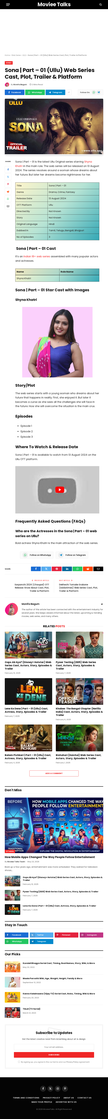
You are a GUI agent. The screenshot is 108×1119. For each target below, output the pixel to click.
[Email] (8, 206)
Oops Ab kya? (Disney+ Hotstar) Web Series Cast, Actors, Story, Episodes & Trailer (28, 665)
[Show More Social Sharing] (69, 92)
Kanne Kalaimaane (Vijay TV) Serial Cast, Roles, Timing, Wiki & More (59, 993)
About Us (69, 1097)
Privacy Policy (72, 1062)
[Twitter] (8, 177)
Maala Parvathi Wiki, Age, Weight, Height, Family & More (52, 978)
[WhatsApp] (8, 199)
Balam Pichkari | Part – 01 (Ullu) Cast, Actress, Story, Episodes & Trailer (28, 757)
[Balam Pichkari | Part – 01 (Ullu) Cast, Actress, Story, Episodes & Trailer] (28, 738)
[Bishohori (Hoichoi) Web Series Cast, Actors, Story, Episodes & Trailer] (79, 738)
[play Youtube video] (59, 489)
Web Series (16, 55)
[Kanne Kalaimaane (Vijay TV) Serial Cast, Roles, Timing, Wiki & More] (12, 997)
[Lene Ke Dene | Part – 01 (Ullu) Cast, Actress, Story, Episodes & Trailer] (28, 691)
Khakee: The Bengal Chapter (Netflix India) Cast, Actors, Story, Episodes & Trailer (79, 712)
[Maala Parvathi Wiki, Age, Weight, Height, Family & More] (12, 982)
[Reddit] (8, 191)
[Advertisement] (54, 31)
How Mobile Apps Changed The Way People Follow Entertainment (50, 857)
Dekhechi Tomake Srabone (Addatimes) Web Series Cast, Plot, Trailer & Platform (78, 587)
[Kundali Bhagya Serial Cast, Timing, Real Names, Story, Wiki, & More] (12, 967)
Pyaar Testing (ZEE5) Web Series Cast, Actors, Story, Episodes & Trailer (76, 665)
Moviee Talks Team (16, 861)
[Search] (100, 4)
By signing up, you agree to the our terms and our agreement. (55, 1062)
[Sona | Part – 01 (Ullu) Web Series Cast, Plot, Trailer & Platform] (54, 153)
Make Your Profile (42, 1102)
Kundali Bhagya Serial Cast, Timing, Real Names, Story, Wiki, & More (59, 963)
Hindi (9, 62)
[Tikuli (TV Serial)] (12, 1012)
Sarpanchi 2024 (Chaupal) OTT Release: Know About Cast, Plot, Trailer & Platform (32, 587)
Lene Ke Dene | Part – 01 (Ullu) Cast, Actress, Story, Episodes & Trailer (26, 710)
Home (7, 55)
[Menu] (8, 4)
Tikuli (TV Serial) (31, 1008)
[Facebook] (8, 169)
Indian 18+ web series (36, 256)
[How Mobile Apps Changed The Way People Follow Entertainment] (54, 825)
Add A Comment (54, 773)
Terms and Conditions (26, 1097)
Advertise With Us (66, 1102)
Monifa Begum (20, 84)
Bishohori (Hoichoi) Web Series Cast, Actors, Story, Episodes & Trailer (78, 757)
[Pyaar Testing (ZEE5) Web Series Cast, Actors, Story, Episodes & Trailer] (79, 645)
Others (10, 851)
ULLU (24, 55)
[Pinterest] (8, 184)
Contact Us (84, 1097)
